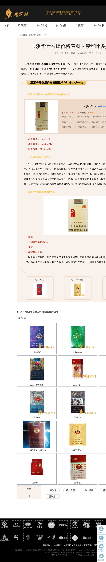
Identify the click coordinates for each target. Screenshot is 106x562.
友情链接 (77, 545)
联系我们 (88, 545)
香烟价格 (99, 25)
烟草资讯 (23, 25)
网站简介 (47, 545)
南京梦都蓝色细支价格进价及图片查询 (41, 312)
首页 (7, 25)
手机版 (99, 53)
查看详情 (102, 107)
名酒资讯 (80, 25)
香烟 (29, 489)
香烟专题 (42, 25)
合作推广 (57, 545)
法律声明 (67, 545)
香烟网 (32, 35)
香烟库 (52, 496)
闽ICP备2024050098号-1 (59, 555)
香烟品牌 (61, 25)
